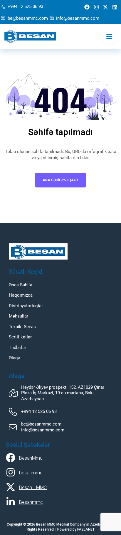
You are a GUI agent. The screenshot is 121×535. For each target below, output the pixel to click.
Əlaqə (14, 357)
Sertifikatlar (20, 337)
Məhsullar (18, 316)
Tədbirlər (17, 347)
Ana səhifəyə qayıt (60, 180)
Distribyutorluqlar (26, 305)
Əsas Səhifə (20, 285)
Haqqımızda (21, 295)
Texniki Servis (22, 326)
